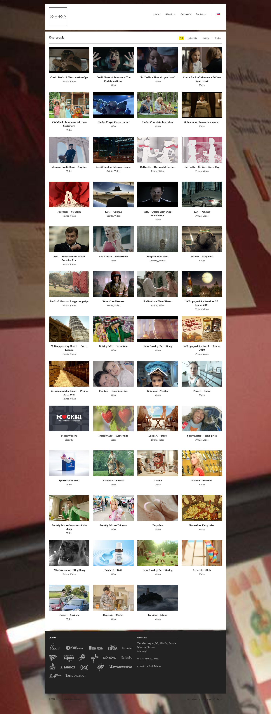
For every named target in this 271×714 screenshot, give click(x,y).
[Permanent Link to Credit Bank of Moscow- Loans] (113, 150)
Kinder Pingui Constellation (113, 122)
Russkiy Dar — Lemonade (113, 436)
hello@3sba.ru (153, 666)
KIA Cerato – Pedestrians (113, 257)
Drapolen (157, 525)
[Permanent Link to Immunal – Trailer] (157, 374)
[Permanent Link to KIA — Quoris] (202, 194)
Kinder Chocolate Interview (157, 122)
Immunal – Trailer (157, 391)
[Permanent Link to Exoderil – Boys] (157, 418)
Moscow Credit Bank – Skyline (69, 167)
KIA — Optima (113, 212)
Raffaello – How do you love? (157, 77)
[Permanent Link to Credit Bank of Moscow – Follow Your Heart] (202, 60)
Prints (206, 38)
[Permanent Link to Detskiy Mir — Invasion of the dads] (69, 508)
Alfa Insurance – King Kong (69, 570)
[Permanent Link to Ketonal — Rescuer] (113, 284)
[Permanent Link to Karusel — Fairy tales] (202, 508)
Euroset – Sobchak (201, 481)
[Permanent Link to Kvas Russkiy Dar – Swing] (157, 553)
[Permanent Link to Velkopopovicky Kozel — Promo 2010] (202, 329)
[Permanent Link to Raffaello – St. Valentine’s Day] (202, 150)
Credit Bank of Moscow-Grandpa (69, 77)
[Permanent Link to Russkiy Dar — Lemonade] (113, 418)
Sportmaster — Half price (202, 436)
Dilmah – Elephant (202, 257)
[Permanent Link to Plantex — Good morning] (113, 374)
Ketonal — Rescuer (113, 301)
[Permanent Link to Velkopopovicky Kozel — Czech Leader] (69, 329)
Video (218, 38)
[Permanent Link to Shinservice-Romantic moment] (202, 105)
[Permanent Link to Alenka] (157, 463)
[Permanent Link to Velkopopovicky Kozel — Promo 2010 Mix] (69, 374)
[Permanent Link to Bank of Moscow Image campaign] (69, 284)
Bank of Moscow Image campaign (69, 301)
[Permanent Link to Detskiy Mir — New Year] (113, 329)
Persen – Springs (69, 615)
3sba (58, 698)
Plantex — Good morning (113, 391)
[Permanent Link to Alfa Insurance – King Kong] (69, 553)
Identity (192, 38)
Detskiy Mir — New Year (113, 346)
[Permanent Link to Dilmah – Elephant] (202, 239)
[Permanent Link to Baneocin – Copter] (113, 598)
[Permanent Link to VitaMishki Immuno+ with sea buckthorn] (69, 105)
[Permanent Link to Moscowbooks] (69, 418)
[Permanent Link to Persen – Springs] (69, 598)
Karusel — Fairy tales (201, 525)
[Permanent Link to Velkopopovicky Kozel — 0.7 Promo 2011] (202, 284)
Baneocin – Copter (113, 615)
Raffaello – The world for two (157, 167)
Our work (185, 14)
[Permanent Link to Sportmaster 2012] (69, 463)
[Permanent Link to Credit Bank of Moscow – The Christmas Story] (113, 60)
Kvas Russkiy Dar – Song (158, 346)
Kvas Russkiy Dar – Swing (158, 570)
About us (170, 14)
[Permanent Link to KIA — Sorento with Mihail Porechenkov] (69, 239)
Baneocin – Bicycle (113, 481)
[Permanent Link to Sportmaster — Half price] (202, 418)
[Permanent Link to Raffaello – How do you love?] (157, 60)
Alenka (158, 481)
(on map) (142, 651)
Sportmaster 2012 (69, 481)
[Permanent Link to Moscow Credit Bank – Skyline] (69, 150)
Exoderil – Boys (158, 436)
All (181, 38)
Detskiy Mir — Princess (113, 525)
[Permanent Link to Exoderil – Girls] (202, 553)
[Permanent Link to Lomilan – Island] (157, 598)
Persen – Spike (201, 391)
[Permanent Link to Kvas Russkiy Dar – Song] (157, 329)
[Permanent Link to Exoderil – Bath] (113, 553)
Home (157, 14)
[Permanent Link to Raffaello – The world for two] (157, 150)
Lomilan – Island (157, 615)
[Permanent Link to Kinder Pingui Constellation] (113, 105)
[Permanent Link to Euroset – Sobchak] (202, 463)
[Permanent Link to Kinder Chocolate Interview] (157, 105)
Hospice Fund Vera (157, 257)
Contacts (201, 14)
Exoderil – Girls (202, 570)
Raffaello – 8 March (69, 212)
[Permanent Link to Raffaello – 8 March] (69, 194)
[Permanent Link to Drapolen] (157, 508)
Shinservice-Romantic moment (201, 122)
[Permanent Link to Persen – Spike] (202, 374)
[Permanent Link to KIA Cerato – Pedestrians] (113, 239)
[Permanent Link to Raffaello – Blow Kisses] (157, 284)
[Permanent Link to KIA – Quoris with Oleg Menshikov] (157, 194)
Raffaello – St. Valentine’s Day (202, 167)
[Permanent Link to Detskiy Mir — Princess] (113, 508)
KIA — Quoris (202, 212)
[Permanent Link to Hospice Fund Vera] (157, 239)
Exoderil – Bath (113, 570)
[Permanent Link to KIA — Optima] (113, 194)
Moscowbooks (69, 436)
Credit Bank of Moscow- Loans (113, 167)
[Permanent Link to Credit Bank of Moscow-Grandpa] (69, 60)
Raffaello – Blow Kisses (157, 301)
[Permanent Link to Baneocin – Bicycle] (113, 463)
